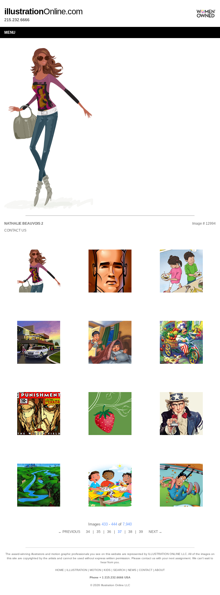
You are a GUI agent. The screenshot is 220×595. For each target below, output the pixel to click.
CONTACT (145, 570)
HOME (59, 570)
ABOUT (160, 570)
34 (88, 532)
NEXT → (155, 532)
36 (109, 532)
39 (141, 532)
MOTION (95, 570)
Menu (9, 32)
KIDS (107, 570)
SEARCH (119, 570)
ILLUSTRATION (76, 570)
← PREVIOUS (69, 532)
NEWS (132, 570)
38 (130, 532)
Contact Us (15, 230)
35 (99, 532)
